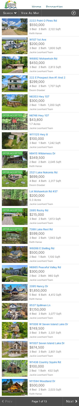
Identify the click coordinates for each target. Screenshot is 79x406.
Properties (54, 7)
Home (36, 7)
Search (8, 13)
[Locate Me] (73, 13)
